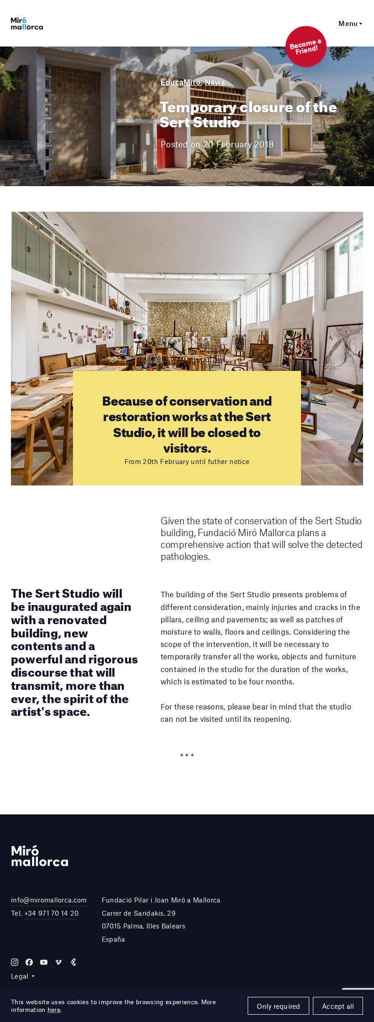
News (215, 81)
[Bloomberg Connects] (73, 962)
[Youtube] (43, 962)
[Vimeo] (58, 962)
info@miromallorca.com (49, 900)
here (53, 1009)
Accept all (338, 1006)
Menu (348, 23)
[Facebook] (29, 962)
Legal (20, 976)
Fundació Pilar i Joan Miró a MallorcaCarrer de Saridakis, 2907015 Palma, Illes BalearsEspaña (161, 919)
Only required (279, 1006)
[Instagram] (14, 962)
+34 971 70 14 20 (51, 913)
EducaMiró (181, 81)
